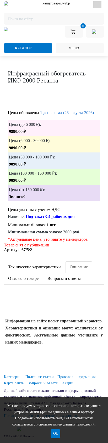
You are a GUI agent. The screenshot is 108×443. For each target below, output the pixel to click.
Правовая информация (76, 377)
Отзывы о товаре (23, 278)
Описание (79, 267)
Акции (68, 383)
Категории (13, 377)
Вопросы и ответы (64, 278)
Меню (73, 48)
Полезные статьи (39, 377)
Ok (55, 433)
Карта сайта (14, 383)
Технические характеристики (34, 267)
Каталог (23, 48)
